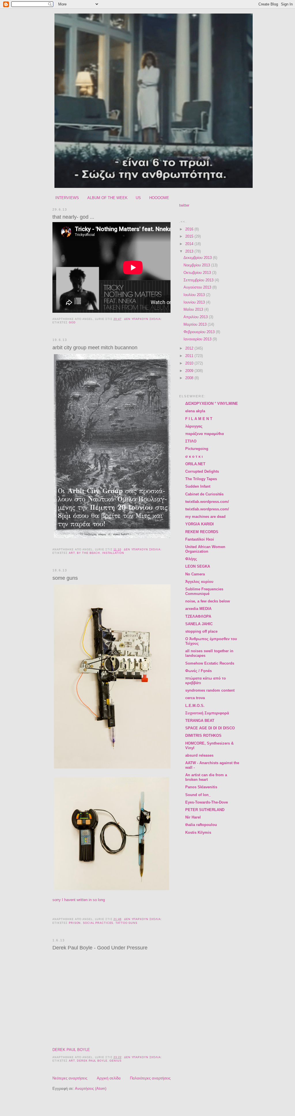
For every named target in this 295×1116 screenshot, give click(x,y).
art (72, 553)
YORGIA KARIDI (199, 524)
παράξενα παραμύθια (204, 434)
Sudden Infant (197, 486)
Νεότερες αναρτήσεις (69, 1078)
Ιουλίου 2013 (195, 295)
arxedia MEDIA (198, 608)
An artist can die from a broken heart (206, 777)
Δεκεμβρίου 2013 (198, 257)
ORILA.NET (195, 464)
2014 (189, 244)
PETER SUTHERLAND (204, 810)
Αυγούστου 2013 (198, 287)
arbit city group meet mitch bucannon (94, 347)
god (72, 322)
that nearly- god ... (73, 217)
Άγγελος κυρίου (199, 581)
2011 (189, 356)
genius (115, 1060)
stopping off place (201, 631)
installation (113, 553)
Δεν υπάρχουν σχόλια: (143, 319)
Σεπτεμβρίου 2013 (199, 280)
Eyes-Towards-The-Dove (206, 802)
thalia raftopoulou (201, 825)
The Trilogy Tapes (201, 479)
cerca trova (195, 698)
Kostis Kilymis (198, 832)
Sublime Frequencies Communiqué (204, 591)
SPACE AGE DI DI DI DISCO (210, 728)
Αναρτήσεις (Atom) (90, 1088)
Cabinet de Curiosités (204, 494)
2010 (189, 363)
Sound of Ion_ (198, 795)
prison (75, 923)
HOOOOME (159, 198)
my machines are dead (205, 516)
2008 (189, 378)
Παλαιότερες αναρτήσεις (150, 1078)
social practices (98, 923)
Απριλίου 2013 (196, 317)
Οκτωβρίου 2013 (198, 272)
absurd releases (199, 755)
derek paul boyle (92, 1060)
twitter (184, 205)
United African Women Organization (205, 549)
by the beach (88, 553)
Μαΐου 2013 (194, 309)
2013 (189, 251)
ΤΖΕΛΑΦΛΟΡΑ (198, 616)
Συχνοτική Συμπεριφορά (207, 713)
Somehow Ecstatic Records (209, 663)
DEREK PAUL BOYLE (71, 1050)
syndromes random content (210, 690)
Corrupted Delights (202, 471)
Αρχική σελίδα (109, 1078)
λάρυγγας (194, 426)
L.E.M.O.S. (195, 705)
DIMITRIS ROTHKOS (203, 735)
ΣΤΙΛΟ (190, 441)
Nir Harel (193, 817)
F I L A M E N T (198, 419)
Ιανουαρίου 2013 (198, 339)
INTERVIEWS (67, 198)
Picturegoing (196, 449)
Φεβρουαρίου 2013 (200, 332)
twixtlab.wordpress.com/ (207, 501)
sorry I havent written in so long (79, 900)
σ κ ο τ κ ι (194, 456)
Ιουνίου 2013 (195, 302)
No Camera (195, 574)
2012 (189, 348)
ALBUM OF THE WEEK (107, 198)
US (138, 198)
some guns (65, 578)
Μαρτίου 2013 (196, 324)
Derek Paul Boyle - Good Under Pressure (100, 948)
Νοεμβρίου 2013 (197, 265)
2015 (189, 236)
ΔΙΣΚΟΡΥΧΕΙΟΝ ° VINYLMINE (211, 403)
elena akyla (195, 411)
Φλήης (191, 559)
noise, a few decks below (207, 601)
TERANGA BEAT (199, 720)
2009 (189, 371)
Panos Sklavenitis (201, 787)
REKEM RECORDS (201, 532)
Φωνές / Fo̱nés (198, 671)
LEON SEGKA (197, 566)
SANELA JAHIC (199, 624)
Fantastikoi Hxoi (199, 539)
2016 (189, 229)
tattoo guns (126, 923)
